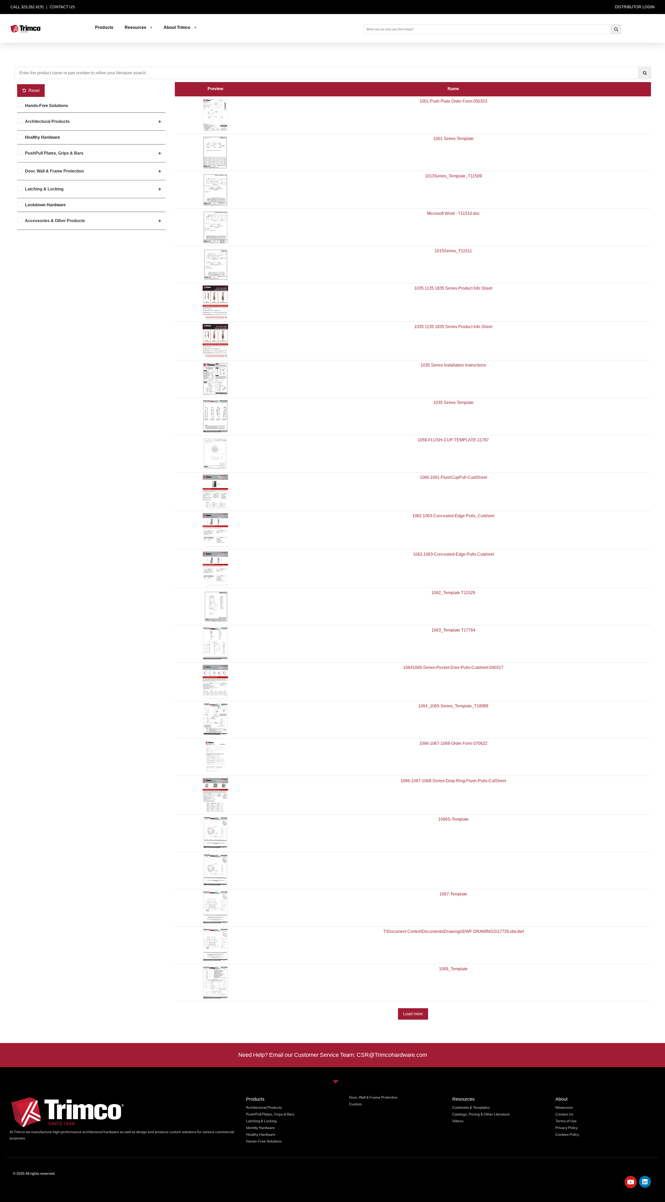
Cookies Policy (567, 1134)
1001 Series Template (453, 138)
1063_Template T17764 (453, 630)
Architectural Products (47, 121)
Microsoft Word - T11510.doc (453, 213)
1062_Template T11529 (453, 592)
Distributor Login (635, 7)
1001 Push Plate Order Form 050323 (453, 101)
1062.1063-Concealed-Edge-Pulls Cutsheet (453, 554)
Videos (457, 1121)
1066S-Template (453, 819)
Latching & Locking (44, 189)
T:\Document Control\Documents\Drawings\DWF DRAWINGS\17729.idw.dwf (453, 931)
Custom (355, 1104)
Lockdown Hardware (45, 204)
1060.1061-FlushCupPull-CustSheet (453, 477)
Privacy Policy (566, 1128)
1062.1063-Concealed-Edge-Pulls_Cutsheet (453, 515)
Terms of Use (566, 1121)
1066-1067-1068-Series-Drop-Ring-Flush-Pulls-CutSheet (453, 780)
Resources (135, 27)
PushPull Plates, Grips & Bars (54, 153)
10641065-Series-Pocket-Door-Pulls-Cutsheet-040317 (453, 667)
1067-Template (453, 894)
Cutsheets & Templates (471, 1107)
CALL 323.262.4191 (27, 7)
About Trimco (177, 27)
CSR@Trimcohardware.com (392, 1055)
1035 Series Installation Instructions (453, 365)
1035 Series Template (453, 402)
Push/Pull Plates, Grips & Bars (270, 1114)
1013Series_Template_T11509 (453, 176)
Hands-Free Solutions (46, 105)
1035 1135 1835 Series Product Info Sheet (453, 288)
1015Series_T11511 (453, 250)
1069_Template (453, 968)
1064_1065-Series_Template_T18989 (453, 705)
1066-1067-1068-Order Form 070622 (453, 743)
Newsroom (564, 1107)
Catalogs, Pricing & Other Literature (481, 1114)
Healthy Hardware (42, 137)
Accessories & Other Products (55, 220)
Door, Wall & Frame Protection (54, 171)
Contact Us (564, 1114)
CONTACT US (62, 7)
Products (104, 27)
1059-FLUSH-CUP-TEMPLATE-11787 (453, 439)
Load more (413, 1013)
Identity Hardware (260, 1128)
